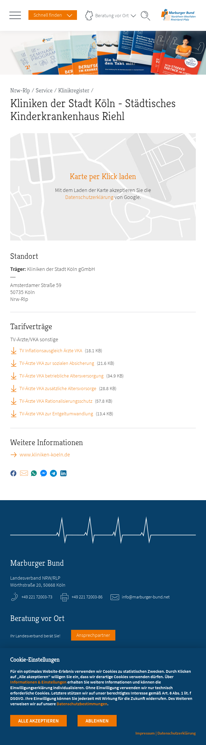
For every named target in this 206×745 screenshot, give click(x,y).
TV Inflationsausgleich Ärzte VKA (50, 350)
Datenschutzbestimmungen (82, 703)
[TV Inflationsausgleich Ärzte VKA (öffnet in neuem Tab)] (15, 350)
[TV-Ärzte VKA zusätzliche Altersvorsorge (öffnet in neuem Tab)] (15, 388)
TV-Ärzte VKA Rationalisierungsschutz (55, 401)
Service (44, 90)
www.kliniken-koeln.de (45, 454)
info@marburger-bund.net (146, 597)
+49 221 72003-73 (36, 597)
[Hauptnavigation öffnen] (16, 14)
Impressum (145, 733)
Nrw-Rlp (20, 90)
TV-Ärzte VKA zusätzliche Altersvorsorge (57, 388)
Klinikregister (73, 90)
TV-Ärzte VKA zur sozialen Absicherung (56, 363)
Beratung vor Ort (112, 15)
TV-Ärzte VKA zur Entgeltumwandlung (56, 413)
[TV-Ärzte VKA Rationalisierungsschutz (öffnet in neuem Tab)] (15, 400)
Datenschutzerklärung (89, 197)
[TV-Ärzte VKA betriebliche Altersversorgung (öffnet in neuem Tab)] (15, 375)
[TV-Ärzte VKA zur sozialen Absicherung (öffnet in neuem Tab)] (15, 362)
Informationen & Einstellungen (38, 682)
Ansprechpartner (93, 635)
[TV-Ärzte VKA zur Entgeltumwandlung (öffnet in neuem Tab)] (15, 413)
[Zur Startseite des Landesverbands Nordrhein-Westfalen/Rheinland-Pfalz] (178, 19)
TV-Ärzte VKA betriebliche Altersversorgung (61, 376)
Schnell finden (48, 15)
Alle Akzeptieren (38, 721)
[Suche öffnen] (147, 16)
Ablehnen (97, 721)
